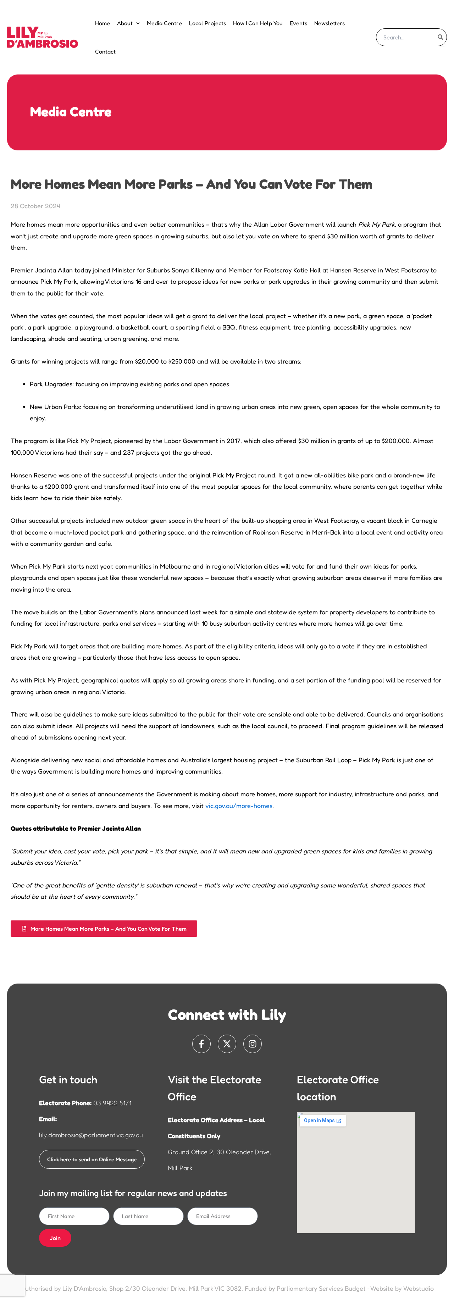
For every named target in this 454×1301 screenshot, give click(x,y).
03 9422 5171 (112, 1103)
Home (102, 23)
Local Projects (207, 23)
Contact (105, 51)
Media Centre (164, 23)
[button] (136, 23)
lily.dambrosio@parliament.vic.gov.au (91, 1135)
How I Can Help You (258, 23)
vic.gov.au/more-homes (238, 805)
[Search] (440, 37)
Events (298, 23)
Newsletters (329, 23)
